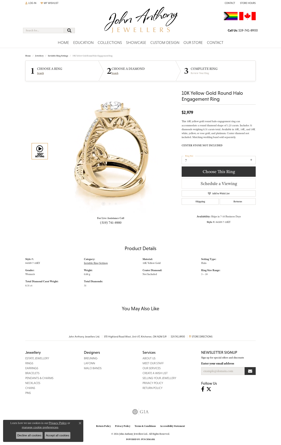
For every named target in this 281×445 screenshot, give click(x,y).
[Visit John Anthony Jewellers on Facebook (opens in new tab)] (202, 389)
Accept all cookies (57, 435)
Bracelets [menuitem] (32, 373)
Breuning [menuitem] (91, 358)
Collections (110, 42)
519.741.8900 (178, 336)
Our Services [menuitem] (152, 368)
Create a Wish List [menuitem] (155, 373)
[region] (109, 151)
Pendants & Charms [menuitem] (39, 378)
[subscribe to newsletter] (250, 371)
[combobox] (43, 30)
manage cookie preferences (40, 427)
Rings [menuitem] (29, 363)
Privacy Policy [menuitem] (153, 383)
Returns (237, 201)
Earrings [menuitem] (31, 368)
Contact (215, 42)
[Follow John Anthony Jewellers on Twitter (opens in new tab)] (208, 389)
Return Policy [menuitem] (153, 388)
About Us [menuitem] (149, 358)
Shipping (200, 201)
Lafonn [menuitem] (89, 363)
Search (40, 73)
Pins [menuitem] (28, 393)
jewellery (39, 55)
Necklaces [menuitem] (32, 383)
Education (83, 42)
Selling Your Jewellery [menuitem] (159, 378)
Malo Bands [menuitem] (93, 368)
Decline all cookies (29, 435)
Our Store (193, 42)
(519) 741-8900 (110, 222)
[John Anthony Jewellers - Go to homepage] (140, 22)
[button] (30, 3)
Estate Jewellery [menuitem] (37, 358)
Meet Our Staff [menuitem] (153, 363)
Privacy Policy (122, 426)
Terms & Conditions (145, 426)
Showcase (136, 42)
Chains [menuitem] (30, 388)
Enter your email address (217, 363)
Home (63, 42)
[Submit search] (69, 30)
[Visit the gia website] (140, 412)
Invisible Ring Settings (58, 55)
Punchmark (148, 439)
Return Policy (103, 426)
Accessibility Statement (172, 426)
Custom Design (164, 42)
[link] (229, 3)
